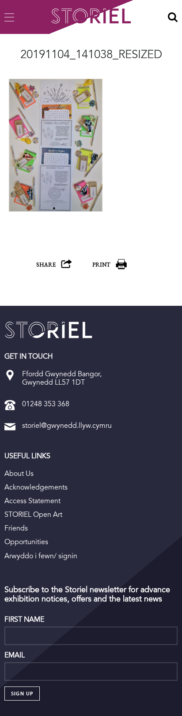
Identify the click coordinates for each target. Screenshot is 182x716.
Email (14, 655)
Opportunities (26, 542)
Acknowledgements (36, 487)
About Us (19, 473)
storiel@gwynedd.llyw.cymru (67, 425)
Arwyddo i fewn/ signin (40, 556)
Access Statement (32, 501)
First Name (24, 619)
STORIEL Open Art (33, 514)
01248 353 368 (45, 403)
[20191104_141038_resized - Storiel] (48, 330)
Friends (16, 528)
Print (101, 264)
